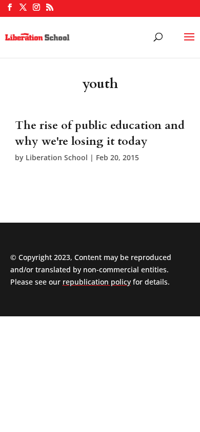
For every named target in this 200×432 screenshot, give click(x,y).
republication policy (97, 282)
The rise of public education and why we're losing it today (100, 133)
